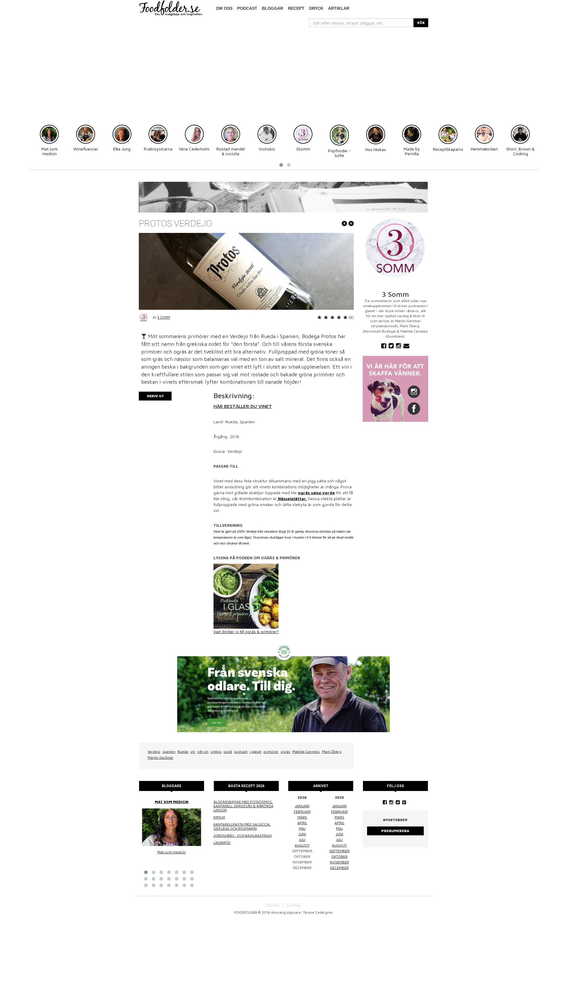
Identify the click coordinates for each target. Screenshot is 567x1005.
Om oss (224, 8)
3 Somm (163, 317)
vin (192, 751)
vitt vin (202, 751)
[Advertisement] (283, 71)
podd (228, 751)
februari (302, 811)
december (339, 867)
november (339, 862)
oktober (339, 856)
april (302, 823)
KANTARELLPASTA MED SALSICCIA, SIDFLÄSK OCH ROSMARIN (242, 826)
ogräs (285, 751)
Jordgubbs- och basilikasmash (243, 835)
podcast (247, 8)
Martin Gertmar (160, 757)
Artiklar (338, 8)
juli (302, 839)
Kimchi (219, 817)
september (339, 851)
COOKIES (293, 904)
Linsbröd (222, 842)
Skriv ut (155, 396)
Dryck (316, 8)
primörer (270, 751)
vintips (216, 751)
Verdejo (154, 751)
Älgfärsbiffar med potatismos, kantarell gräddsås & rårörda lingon (243, 806)
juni (302, 834)
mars (302, 817)
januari (302, 806)
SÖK (421, 22)
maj (302, 828)
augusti (302, 845)
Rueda (182, 751)
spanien (168, 751)
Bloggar (272, 8)
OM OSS (272, 904)
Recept (296, 8)
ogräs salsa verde (316, 492)
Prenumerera (395, 831)
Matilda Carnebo (306, 751)
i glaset (255, 751)
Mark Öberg (331, 751)
